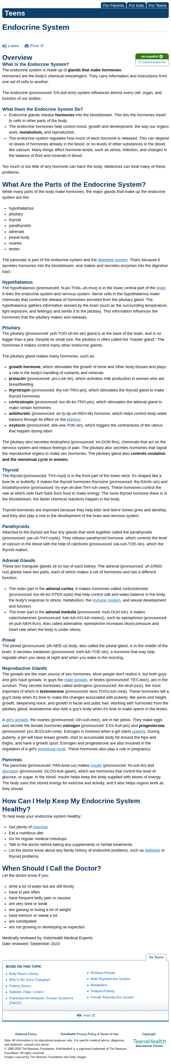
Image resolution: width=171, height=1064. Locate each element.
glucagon (10, 771)
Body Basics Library (24, 974)
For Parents (113, 5)
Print (34, 46)
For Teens (158, 5)
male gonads (75, 680)
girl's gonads (17, 720)
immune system (106, 600)
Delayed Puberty (103, 991)
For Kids (136, 5)
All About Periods (103, 973)
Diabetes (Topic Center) (26, 992)
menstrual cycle (52, 749)
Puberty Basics (20, 986)
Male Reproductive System (110, 979)
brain (161, 288)
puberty (138, 731)
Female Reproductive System (112, 997)
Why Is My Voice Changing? (29, 980)
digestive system (113, 260)
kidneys (74, 419)
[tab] (156, 957)
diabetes (152, 850)
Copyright (149, 1034)
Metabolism (99, 985)
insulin (96, 765)
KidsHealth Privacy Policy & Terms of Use (89, 1034)
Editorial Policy (26, 1034)
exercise (40, 827)
